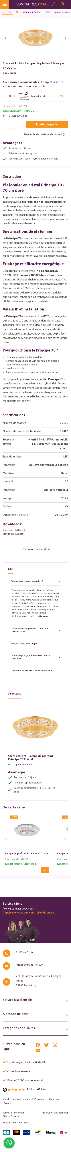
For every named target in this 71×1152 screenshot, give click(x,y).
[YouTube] (38, 1051)
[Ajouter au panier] (45, 870)
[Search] (63, 4)
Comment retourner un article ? (27, 581)
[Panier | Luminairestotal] (69, 2)
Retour (8, 12)
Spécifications (14, 415)
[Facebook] (38, 1045)
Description (12, 177)
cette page (42, 616)
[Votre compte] (54, 4)
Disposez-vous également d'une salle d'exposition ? (29, 630)
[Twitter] (46, 1045)
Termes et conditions (14, 1112)
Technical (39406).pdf (14, 530)
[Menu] (4, 4)
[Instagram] (55, 1045)
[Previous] (5, 38)
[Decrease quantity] (5, 125)
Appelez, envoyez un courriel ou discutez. (28, 913)
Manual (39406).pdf (13, 534)
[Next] (65, 38)
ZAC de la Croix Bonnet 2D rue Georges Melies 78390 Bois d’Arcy (38, 981)
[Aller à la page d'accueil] (33, 4)
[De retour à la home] (18, 12)
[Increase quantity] (18, 125)
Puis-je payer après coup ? (24, 644)
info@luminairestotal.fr (29, 965)
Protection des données (55, 1112)
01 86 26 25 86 (24, 952)
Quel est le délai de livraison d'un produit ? (32, 671)
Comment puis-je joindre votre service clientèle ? (30, 657)
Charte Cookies (11, 1116)
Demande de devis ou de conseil (43, 134)
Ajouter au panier (47, 124)
